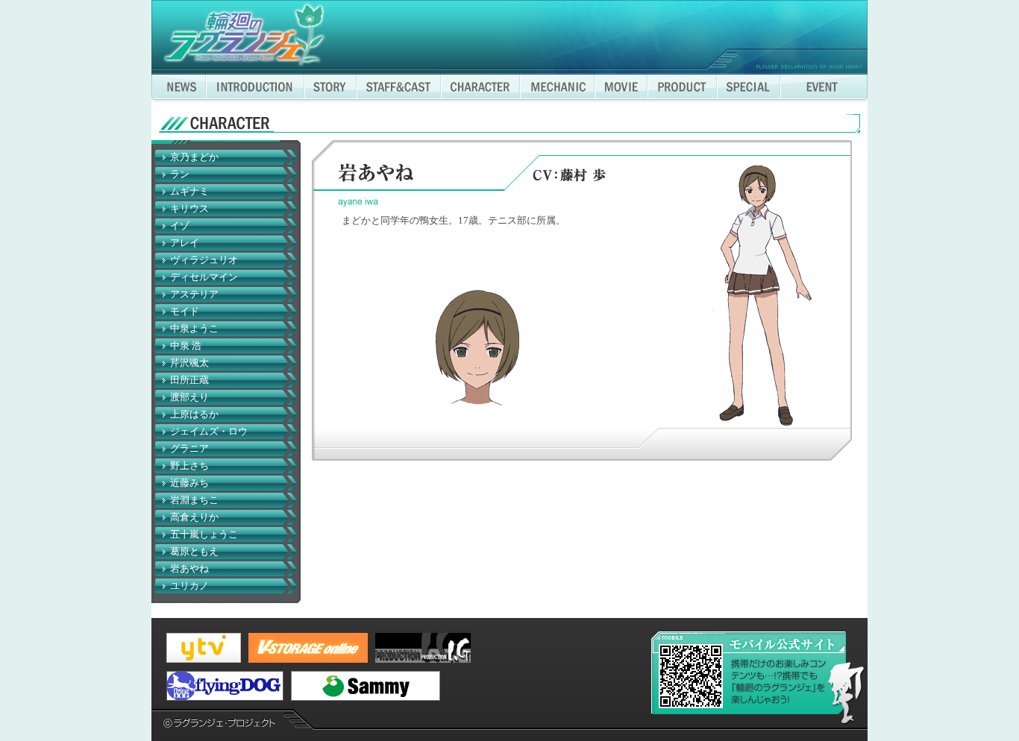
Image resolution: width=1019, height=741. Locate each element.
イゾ (179, 226)
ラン (179, 174)
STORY (330, 89)
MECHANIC (557, 89)
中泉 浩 (185, 346)
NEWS (178, 89)
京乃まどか (194, 157)
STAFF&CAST (399, 89)
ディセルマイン (204, 277)
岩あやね (189, 569)
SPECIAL (748, 89)
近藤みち (189, 483)
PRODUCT (682, 89)
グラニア (189, 449)
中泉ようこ (194, 329)
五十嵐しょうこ (204, 534)
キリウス (189, 209)
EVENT (824, 89)
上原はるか (194, 414)
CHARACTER (480, 89)
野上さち (189, 466)
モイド (184, 311)
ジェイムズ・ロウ (209, 431)
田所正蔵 (189, 380)
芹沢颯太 (189, 363)
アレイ (184, 243)
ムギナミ (189, 191)
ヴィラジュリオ (204, 260)
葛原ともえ (194, 551)
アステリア (194, 294)
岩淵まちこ (194, 500)
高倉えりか (194, 517)
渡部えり (189, 397)
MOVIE (621, 89)
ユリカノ (189, 586)
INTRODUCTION (255, 89)
